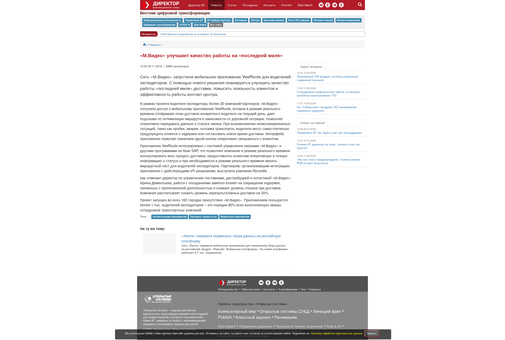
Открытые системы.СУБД (284, 311)
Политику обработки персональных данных (337, 333)
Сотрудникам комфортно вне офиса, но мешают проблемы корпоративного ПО (328, 93)
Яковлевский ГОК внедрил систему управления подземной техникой (327, 78)
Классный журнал (253, 317)
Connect (286, 5)
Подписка (315, 289)
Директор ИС (196, 5)
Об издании (250, 5)
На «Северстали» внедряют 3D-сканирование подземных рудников (327, 108)
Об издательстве (228, 289)
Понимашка (285, 317)
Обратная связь (250, 289)
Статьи (232, 5)
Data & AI (334, 326)
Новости (216, 5)
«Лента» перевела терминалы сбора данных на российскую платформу (231, 238)
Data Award (305, 5)
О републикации (288, 289)
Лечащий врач (327, 311)
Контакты (269, 5)
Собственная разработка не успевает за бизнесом (193, 34)
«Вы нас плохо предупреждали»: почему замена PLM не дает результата (328, 161)
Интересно (149, 34)
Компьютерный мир (237, 311)
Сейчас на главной (312, 123)
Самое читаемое (311, 66)
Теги (303, 289)
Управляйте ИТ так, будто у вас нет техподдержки (329, 133)
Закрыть (372, 333)
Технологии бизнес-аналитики (299, 326)
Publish (225, 317)
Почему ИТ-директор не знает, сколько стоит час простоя (328, 146)
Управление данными (255, 326)
